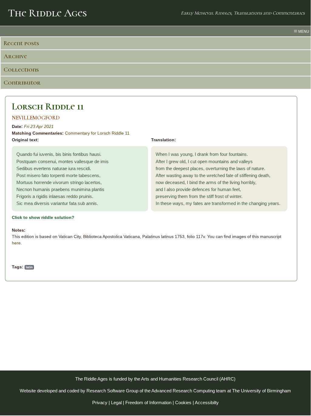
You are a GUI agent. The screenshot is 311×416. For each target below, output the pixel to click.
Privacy (99, 402)
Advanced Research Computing (183, 390)
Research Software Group (112, 390)
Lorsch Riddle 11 (48, 106)
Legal (116, 402)
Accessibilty (207, 402)
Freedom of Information (148, 402)
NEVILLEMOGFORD (36, 118)
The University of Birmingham (261, 390)
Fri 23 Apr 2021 (39, 126)
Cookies (183, 402)
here (16, 242)
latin (29, 267)
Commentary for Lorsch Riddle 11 (97, 133)
